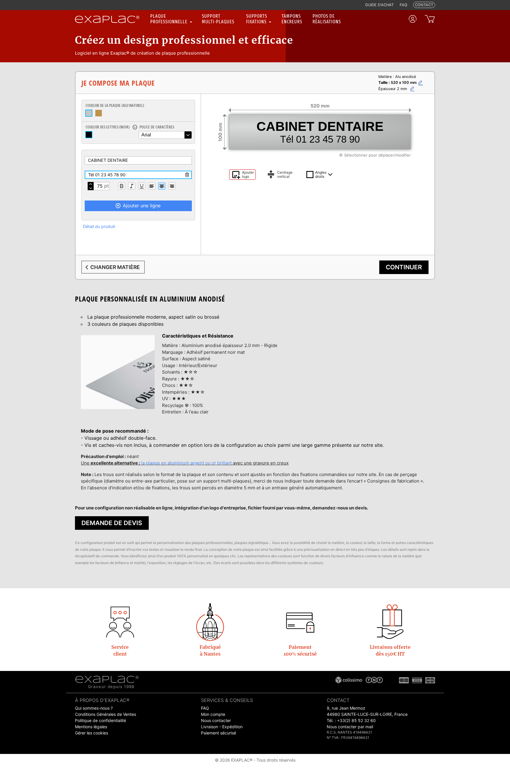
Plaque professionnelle (169, 19)
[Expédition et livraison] (390, 622)
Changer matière (115, 267)
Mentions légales (91, 726)
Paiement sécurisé (218, 732)
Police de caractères (157, 127)
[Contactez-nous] (120, 622)
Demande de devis (111, 523)
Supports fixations (257, 19)
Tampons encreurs (292, 19)
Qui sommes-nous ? (94, 708)
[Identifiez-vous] (412, 19)
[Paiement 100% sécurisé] (300, 622)
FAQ (205, 708)
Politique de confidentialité (100, 720)
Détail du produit (99, 226)
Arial (146, 134)
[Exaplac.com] (107, 679)
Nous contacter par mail (350, 726)
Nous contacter (216, 720)
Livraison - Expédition (222, 726)
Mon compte (213, 714)
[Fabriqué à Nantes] (210, 622)
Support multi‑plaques (218, 19)
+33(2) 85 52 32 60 (356, 720)
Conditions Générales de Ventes (105, 714)
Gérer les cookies (91, 732)
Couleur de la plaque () (115, 105)
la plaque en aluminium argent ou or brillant (186, 463)
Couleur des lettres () (108, 127)
